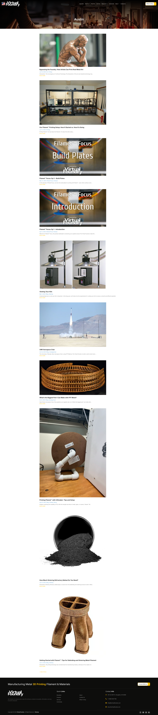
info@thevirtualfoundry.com (114, 703)
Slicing (55, 502)
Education (81, 3)
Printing (50, 72)
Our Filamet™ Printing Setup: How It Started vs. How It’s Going (62, 127)
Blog (47, 294)
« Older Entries (43, 671)
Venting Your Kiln (46, 292)
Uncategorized (52, 352)
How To (87, 3)
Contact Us (123, 3)
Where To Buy (149, 3)
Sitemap (37, 712)
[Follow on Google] (146, 712)
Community (111, 3)
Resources (104, 3)
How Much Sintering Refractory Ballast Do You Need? (59, 580)
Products (93, 3)
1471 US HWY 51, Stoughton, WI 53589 (117, 694)
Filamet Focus (50, 180)
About (116, 3)
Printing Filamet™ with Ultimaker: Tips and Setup (57, 500)
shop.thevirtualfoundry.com (114, 707)
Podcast (56, 180)
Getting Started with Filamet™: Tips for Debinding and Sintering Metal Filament (68, 660)
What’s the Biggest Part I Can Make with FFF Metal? (58, 398)
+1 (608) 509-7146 (112, 698)
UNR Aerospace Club (47, 349)
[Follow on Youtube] (143, 712)
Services (98, 3)
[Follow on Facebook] (140, 712)
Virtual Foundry (20, 712)
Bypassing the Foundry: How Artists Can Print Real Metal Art (61, 69)
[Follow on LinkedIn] (149, 712)
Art (47, 72)
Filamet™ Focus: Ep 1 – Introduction (52, 229)
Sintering (51, 294)
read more (42, 75)
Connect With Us (143, 684)
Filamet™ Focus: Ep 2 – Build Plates (52, 178)
